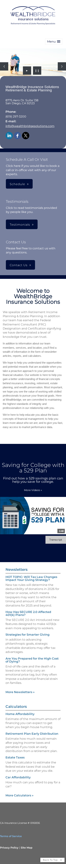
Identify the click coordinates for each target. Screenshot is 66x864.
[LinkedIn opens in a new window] (9, 136)
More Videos (33, 490)
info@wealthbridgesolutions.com (30, 126)
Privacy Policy (9, 847)
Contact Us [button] (18, 265)
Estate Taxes (15, 757)
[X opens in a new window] (25, 136)
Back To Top (50, 859)
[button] (53, 41)
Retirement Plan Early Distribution (32, 733)
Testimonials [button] (20, 224)
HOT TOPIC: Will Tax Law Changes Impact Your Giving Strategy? (31, 578)
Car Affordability (18, 777)
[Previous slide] (4, 66)
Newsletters (16, 569)
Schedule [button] (17, 184)
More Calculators (20, 795)
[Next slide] (62, 66)
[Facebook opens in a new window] (17, 136)
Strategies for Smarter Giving (28, 634)
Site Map (26, 847)
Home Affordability (20, 714)
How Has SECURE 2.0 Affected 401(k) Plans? (28, 613)
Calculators (16, 706)
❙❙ (37, 70)
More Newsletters (20, 692)
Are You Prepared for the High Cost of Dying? (32, 660)
